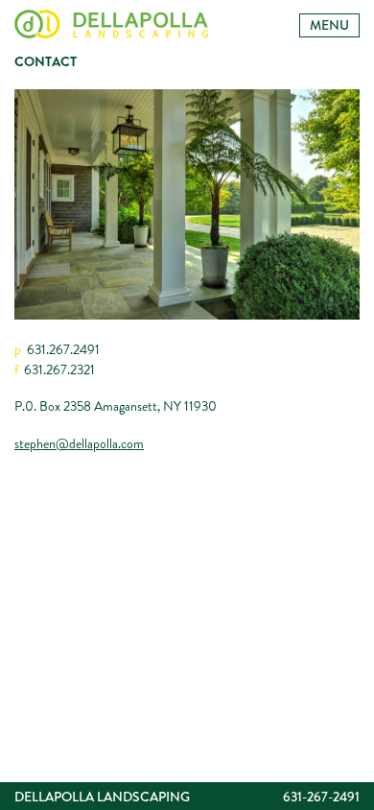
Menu (329, 25)
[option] (187, 204)
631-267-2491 (321, 796)
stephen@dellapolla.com (79, 443)
